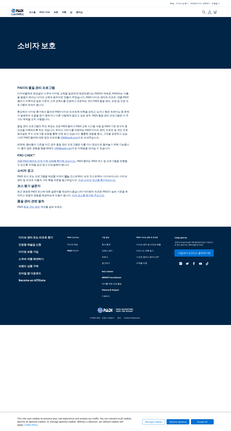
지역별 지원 (141, 263)
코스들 (32, 12)
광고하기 (106, 263)
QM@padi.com (69, 137)
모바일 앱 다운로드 (30, 273)
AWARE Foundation (111, 277)
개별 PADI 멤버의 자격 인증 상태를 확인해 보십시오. (46, 161)
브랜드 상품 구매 (28, 266)
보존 (56, 12)
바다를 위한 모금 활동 (112, 283)
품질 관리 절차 (32, 207)
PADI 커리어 (73, 250)
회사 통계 (106, 244)
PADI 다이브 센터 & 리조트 (147, 237)
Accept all (202, 421)
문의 (119, 318)
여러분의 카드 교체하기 (200, 3)
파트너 (105, 257)
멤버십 (79, 12)
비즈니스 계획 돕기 (145, 250)
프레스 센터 (107, 250)
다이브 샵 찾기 (182, 3)
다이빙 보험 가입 (28, 251)
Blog (172, 3)
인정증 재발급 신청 (30, 244)
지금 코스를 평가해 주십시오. (88, 195)
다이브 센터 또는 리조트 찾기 (36, 237)
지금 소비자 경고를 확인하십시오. (97, 180)
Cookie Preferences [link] (132, 318)
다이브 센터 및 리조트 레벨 (148, 244)
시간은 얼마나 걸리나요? (147, 257)
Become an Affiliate (32, 280)
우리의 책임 (72, 244)
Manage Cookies (153, 421)
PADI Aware (107, 271)
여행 (64, 12)
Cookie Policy (31, 424)
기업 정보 (105, 237)
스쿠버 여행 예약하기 (31, 259)
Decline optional (178, 421)
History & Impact (110, 289)
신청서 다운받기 (108, 318)
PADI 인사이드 (73, 237)
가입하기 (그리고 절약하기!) (194, 253)
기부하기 (106, 296)
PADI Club (44, 12)
